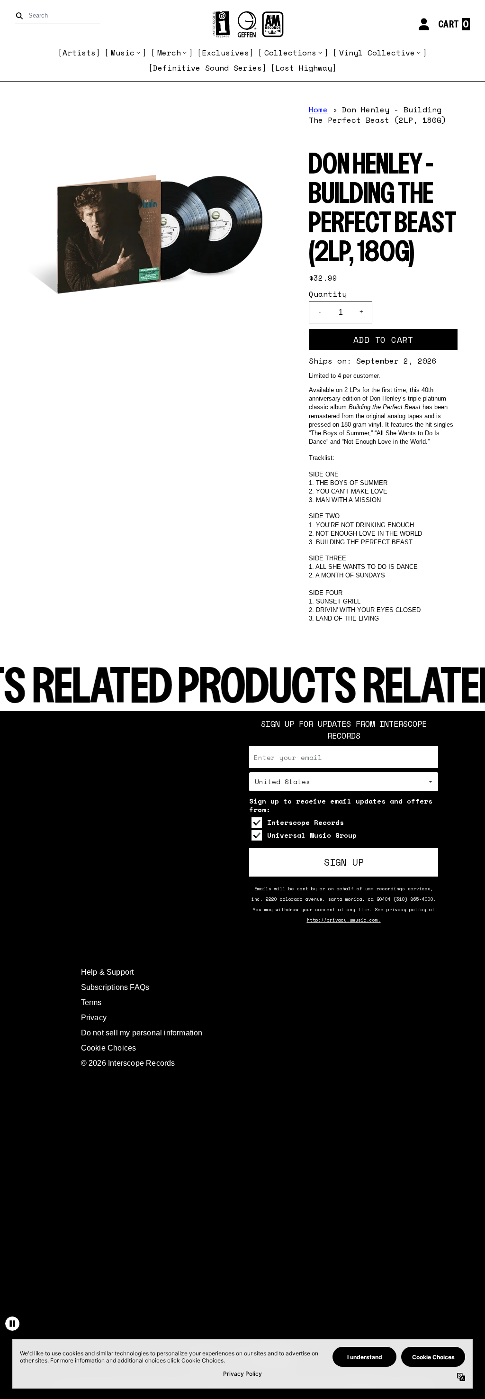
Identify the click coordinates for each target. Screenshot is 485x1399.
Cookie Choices (108, 1048)
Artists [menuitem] (79, 52)
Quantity (328, 294)
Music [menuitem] (123, 52)
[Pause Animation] (12, 1323)
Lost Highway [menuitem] (303, 67)
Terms (91, 1002)
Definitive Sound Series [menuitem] (207, 67)
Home (318, 109)
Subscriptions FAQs (115, 987)
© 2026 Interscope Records (128, 1063)
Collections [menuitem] (290, 52)
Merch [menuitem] (169, 52)
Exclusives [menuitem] (225, 52)
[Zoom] (155, 235)
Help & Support (107, 972)
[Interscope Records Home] (242, 24)
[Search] (21, 16)
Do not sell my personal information (142, 1033)
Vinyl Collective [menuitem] (377, 52)
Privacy (94, 1018)
